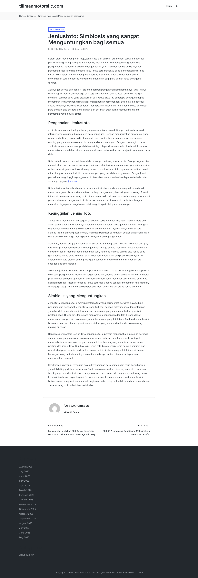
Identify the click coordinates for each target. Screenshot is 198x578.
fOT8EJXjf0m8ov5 (76, 405)
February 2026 (26, 495)
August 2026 (25, 466)
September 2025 (28, 518)
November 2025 (27, 509)
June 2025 (24, 532)
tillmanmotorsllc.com (41, 6)
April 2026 (24, 485)
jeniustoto (73, 181)
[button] (71, 412)
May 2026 (24, 480)
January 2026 (26, 499)
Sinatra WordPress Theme (130, 572)
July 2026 (24, 471)
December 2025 (27, 504)
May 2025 (24, 537)
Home (22, 16)
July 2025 (24, 528)
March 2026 (25, 490)
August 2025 (25, 523)
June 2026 (24, 476)
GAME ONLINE (57, 29)
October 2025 (26, 513)
